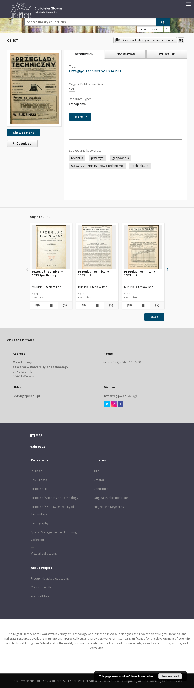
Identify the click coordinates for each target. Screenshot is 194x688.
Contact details (41, 587)
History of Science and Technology (54, 498)
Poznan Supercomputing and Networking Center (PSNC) (142, 681)
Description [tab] (84, 54)
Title (97, 471)
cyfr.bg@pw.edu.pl (27, 396)
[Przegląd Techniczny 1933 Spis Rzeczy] (51, 247)
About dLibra (40, 596)
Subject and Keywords (109, 507)
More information (142, 676)
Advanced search (150, 29)
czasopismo (77, 104)
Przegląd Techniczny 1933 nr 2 (139, 273)
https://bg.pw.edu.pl (118, 396)
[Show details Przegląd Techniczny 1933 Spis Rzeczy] (64, 305)
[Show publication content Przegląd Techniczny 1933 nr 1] (97, 305)
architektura (140, 166)
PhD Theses (39, 480)
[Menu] (188, 4)
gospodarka (120, 158)
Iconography (39, 523)
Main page (37, 447)
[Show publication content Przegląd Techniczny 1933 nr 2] (143, 305)
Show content (23, 133)
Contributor (102, 489)
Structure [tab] (167, 54)
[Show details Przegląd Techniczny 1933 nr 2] (157, 305)
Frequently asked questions (50, 578)
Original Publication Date (111, 498)
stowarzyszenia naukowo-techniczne (97, 166)
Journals (36, 471)
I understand (170, 676)
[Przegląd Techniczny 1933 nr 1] (97, 247)
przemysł (97, 158)
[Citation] (181, 40)
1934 (72, 89)
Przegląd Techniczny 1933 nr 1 (93, 273)
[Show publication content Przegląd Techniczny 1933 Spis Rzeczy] (51, 305)
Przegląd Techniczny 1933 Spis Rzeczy (47, 273)
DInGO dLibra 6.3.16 (56, 681)
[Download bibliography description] (37, 305)
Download (23, 144)
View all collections (44, 553)
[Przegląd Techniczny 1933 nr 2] (143, 247)
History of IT (39, 489)
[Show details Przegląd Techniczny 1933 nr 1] (111, 305)
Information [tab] (125, 54)
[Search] (163, 22)
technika (77, 158)
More (154, 317)
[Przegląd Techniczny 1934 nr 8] (34, 88)
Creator (99, 480)
